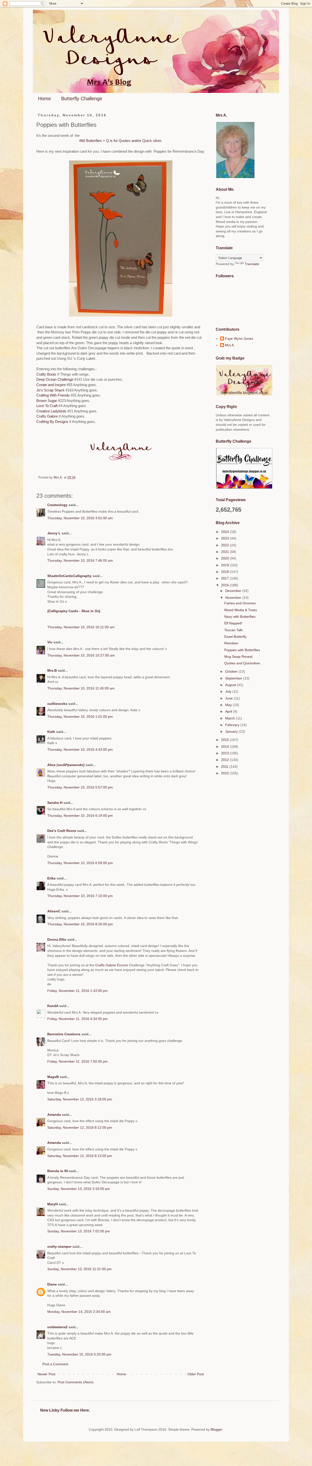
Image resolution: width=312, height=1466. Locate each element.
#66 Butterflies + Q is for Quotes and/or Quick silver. (120, 141)
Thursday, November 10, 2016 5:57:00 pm (80, 787)
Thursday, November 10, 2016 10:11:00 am (81, 627)
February (232, 725)
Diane (52, 1284)
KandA (52, 1006)
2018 (225, 572)
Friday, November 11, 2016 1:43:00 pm (77, 991)
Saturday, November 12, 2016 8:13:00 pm (79, 1156)
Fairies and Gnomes (240, 603)
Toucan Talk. (234, 630)
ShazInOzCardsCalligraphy (69, 576)
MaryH (52, 1204)
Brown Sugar (46, 401)
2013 (225, 753)
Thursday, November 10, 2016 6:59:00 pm (80, 863)
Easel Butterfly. (235, 636)
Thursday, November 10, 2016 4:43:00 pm (80, 749)
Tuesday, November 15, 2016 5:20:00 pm (79, 1354)
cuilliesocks (57, 704)
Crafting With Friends (53, 395)
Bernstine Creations (63, 1034)
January (232, 731)
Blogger (216, 1429)
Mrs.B (52, 670)
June (229, 698)
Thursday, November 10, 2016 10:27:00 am (81, 655)
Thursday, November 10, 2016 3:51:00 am (80, 518)
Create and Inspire (51, 385)
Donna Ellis (56, 939)
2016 (225, 585)
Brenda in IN (57, 1171)
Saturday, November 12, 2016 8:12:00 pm (79, 1127)
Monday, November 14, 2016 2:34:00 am (79, 1312)
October (232, 671)
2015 (225, 740)
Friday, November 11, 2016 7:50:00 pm (77, 1061)
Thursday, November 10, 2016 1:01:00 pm (80, 716)
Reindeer (231, 643)
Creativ (42, 411)
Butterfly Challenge (81, 98)
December (233, 591)
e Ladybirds (57, 411)
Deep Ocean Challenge (54, 379)
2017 (225, 578)
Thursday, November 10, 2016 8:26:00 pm (80, 924)
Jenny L (54, 533)
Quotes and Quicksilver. (242, 663)
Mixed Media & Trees (240, 610)
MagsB (53, 1077)
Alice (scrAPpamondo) (66, 765)
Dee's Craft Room (61, 831)
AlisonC (53, 911)
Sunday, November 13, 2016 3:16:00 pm (78, 1189)
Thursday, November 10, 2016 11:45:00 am (81, 688)
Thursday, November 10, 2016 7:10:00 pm (80, 896)
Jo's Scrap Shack (51, 390)
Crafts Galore (47, 416)
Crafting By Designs (52, 421)
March (230, 718)
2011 (225, 766)
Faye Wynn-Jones (239, 338)
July (228, 691)
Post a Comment (55, 1364)
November (233, 597)
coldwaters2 (57, 1327)
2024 (225, 532)
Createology (57, 505)
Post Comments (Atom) (76, 1382)
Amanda (54, 1115)
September (234, 678)
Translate (252, 264)
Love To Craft (47, 406)
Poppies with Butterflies (242, 650)
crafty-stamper (59, 1246)
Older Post (195, 1374)
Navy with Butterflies (239, 616)
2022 (225, 545)
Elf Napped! (233, 623)
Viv (49, 642)
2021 (225, 552)
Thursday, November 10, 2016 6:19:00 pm (80, 816)
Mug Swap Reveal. (238, 656)
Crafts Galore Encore (112, 965)
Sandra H (54, 803)
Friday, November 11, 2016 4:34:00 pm (77, 1019)
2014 (225, 746)
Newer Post (46, 1374)
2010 (225, 773)
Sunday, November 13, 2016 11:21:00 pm (79, 1269)
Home (44, 98)
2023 (225, 538)
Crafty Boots (46, 374)
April (229, 711)
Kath (51, 732)
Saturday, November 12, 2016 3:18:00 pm (79, 1099)
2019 (225, 565)
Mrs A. (230, 345)
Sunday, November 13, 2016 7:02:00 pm (78, 1231)
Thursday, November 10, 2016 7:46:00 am (80, 560)
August (231, 685)
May (229, 705)
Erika (51, 878)
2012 (225, 760)
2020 (225, 558)
